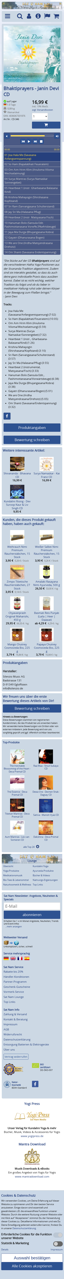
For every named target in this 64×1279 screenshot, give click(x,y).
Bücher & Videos (41, 875)
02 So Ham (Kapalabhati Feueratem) (26, 164)
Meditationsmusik (12, 875)
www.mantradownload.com (32, 1176)
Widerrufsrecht (13, 1034)
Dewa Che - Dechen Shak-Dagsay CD (46, 793)
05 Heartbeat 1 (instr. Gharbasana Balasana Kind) (31, 189)
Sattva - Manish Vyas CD (46, 814)
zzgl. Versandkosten (42, 109)
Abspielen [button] (29, 141)
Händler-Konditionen (16, 976)
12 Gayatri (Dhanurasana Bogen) (24, 237)
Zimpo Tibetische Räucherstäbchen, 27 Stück (17, 585)
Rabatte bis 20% (13, 971)
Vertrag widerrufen (16, 1056)
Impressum (10, 1024)
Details (4, 1249)
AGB (6, 1029)
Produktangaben (32, 427)
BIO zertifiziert (45, 1066)
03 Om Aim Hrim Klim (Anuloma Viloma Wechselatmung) (29, 171)
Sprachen (47, 16)
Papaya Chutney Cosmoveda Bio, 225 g (46, 648)
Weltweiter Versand (15, 937)
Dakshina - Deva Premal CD (45, 838)
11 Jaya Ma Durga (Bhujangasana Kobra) (29, 232)
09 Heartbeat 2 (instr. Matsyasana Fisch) (28, 217)
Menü (9, 16)
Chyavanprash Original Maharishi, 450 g (17, 616)
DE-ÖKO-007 (46, 1070)
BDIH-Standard (19, 1087)
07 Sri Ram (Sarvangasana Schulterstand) (29, 206)
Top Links (38, 884)
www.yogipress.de (32, 1136)
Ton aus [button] (7, 136)
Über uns (9, 1049)
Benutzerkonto (28, 16)
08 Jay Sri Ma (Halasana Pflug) (22, 212)
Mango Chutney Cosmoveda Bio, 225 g (17, 648)
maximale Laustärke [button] (57, 136)
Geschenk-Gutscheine (17, 987)
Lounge (32, 860)
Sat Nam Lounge (14, 997)
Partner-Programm (15, 981)
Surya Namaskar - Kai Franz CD (47, 475)
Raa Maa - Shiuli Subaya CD (45, 767)
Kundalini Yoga (40, 866)
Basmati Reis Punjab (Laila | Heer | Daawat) (46, 616)
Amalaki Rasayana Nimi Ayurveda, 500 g (46, 583)
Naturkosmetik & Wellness (17, 884)
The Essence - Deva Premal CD (17, 793)
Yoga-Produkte (11, 870)
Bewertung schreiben (32, 439)
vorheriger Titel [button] (23, 141)
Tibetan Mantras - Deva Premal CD (17, 815)
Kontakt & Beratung (16, 1019)
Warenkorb (56, 16)
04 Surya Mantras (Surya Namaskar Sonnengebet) (26, 180)
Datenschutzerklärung (17, 1039)
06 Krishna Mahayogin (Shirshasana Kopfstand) (26, 199)
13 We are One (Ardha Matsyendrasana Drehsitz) (28, 244)
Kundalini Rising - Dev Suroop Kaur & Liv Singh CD (17, 504)
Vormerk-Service (14, 991)
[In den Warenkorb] (46, 125)
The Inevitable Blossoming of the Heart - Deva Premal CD (17, 768)
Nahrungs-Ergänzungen (45, 880)
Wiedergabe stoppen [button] (41, 141)
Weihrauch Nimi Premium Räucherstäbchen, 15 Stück (17, 552)
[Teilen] (7, 416)
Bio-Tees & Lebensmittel (16, 880)
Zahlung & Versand (15, 1014)
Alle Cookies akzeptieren (32, 1266)
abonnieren (32, 914)
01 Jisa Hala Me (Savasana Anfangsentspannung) (20, 156)
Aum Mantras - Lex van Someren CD (17, 838)
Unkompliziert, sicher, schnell (18, 946)
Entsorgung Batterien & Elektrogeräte (26, 1044)
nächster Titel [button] (35, 141)
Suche (19, 16)
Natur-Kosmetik (16, 1083)
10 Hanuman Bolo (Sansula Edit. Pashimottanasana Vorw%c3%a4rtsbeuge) (30, 224)
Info (38, 16)
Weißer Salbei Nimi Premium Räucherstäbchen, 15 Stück (46, 552)
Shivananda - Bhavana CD (17, 475)
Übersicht (8, 866)
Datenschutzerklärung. (24, 1228)
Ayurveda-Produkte (43, 870)
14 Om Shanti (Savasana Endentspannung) (30, 252)
